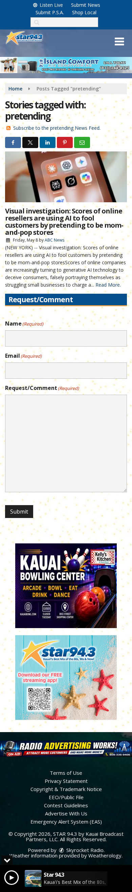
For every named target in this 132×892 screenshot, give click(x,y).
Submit (19, 511)
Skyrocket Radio (84, 850)
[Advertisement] (66, 65)
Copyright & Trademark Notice (66, 789)
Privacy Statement (66, 780)
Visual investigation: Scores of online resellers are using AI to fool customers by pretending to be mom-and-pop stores (64, 221)
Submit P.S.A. (50, 12)
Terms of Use (66, 772)
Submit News (85, 5)
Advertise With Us (66, 813)
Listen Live (50, 5)
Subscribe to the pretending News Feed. (57, 128)
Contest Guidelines (66, 805)
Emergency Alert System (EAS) (66, 821)
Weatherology (105, 855)
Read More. (108, 285)
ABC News (54, 240)
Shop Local (84, 12)
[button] (119, 41)
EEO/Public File (66, 797)
